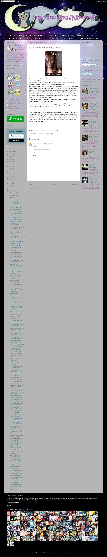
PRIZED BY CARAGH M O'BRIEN (16, 272)
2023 (10, 161)
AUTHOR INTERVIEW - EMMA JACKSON (16, 341)
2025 (10, 156)
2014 (10, 183)
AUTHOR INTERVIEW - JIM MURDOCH (17, 463)
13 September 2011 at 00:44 (45, 144)
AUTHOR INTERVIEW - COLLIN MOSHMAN (16, 407)
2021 (10, 166)
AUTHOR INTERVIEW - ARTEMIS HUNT (16, 285)
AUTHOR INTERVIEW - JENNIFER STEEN (16, 481)
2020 (10, 169)
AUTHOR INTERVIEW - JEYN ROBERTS (16, 374)
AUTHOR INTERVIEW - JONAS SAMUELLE (16, 325)
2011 (10, 190)
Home (54, 184)
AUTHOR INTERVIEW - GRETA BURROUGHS (16, 400)
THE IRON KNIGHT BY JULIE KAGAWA (16, 456)
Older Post (74, 184)
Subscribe (16, 140)
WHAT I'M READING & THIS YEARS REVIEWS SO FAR (42, 35)
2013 (10, 186)
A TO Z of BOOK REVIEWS (15, 38)
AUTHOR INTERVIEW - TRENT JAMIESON (16, 422)
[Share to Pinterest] (53, 133)
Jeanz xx (18, 45)
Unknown (35, 144)
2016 (10, 178)
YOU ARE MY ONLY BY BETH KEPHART (16, 435)
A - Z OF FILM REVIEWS (53, 38)
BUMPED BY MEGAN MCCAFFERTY (16, 224)
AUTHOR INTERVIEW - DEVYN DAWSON (16, 206)
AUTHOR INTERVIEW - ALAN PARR (16, 467)
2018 (10, 173)
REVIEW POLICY (82, 35)
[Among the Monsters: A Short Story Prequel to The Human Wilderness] (97, 536)
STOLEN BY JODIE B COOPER (15, 363)
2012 (10, 188)
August (12, 489)
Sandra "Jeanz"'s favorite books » (93, 548)
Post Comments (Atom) (41, 188)
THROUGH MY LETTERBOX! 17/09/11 (16, 294)
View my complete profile (13, 61)
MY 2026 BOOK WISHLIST (35, 38)
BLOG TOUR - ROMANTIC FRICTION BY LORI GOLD (94, 123)
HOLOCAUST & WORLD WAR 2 (88, 38)
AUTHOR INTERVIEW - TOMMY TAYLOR (16, 202)
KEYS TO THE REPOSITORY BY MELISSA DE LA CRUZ (17, 448)
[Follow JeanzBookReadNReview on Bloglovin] (89, 66)
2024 (10, 159)
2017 (10, 176)
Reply (34, 155)
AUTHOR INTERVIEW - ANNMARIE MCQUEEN (17, 337)
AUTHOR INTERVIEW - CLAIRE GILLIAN (93, 152)
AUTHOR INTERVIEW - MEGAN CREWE (16, 443)
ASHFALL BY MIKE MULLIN (15, 317)
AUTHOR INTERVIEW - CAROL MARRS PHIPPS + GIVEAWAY (17, 477)
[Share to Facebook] (51, 133)
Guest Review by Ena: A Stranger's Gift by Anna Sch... (16, 431)
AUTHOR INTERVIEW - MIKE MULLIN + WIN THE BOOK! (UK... (16, 302)
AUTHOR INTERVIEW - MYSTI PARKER (93, 166)
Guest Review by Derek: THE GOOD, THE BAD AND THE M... (17, 232)
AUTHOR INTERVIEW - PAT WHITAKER (16, 404)
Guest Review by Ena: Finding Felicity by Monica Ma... (17, 227)
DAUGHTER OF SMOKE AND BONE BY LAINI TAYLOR (16, 307)
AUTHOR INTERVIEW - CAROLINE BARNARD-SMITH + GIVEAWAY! (17, 472)
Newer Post (33, 184)
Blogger (68, 552)
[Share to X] (50, 133)
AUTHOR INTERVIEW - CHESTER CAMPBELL (17, 419)
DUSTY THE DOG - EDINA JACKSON (17, 452)
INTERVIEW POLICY (68, 35)
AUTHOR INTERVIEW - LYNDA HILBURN (16, 459)
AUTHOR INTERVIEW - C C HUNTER (17, 236)
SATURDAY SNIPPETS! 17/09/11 (16, 297)
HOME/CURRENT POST (15, 35)
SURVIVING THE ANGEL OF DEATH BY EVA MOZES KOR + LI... (17, 313)
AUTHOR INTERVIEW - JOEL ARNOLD (16, 382)
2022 (10, 164)
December (12, 193)
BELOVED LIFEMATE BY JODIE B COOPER (17, 415)
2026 (10, 154)
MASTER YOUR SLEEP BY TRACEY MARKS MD (17, 345)
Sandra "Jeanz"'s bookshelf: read (19, 510)
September (13, 200)
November (12, 195)
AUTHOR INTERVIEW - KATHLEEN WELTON (16, 321)
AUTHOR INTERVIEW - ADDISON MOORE (16, 367)
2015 (10, 181)
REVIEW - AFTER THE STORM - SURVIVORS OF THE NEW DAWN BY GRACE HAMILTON (90, 107)
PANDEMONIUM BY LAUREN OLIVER (15, 244)
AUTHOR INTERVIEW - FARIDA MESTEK (16, 485)
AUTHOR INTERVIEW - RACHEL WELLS (16, 426)
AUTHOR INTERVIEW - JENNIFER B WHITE (16, 439)
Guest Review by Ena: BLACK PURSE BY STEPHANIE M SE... (16, 350)
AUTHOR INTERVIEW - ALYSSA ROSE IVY (16, 411)
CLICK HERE (88, 81)
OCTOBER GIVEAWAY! (16, 217)
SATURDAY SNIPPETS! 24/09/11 (16, 268)
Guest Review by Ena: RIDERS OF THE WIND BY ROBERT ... (17, 289)
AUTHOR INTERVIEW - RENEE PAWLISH (16, 220)
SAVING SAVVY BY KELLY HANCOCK (17, 359)
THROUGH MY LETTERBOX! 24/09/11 (16, 264)
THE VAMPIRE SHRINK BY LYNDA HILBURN (17, 328)
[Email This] (47, 133)
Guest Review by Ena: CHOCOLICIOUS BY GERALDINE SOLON (16, 333)
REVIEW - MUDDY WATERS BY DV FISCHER (94, 137)
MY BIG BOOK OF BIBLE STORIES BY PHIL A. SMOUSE (17, 355)
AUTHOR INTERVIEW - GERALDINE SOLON (16, 370)
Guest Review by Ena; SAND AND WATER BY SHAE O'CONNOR (17, 392)
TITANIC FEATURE (69, 38)
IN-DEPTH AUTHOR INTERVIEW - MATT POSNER (16, 249)
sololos (58, 552)
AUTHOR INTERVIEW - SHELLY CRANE (16, 261)
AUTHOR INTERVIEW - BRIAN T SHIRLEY (16, 210)
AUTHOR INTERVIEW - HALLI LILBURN (16, 253)
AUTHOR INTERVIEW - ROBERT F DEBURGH (16, 396)
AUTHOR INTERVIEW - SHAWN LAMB (16, 214)
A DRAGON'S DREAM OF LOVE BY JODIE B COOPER (17, 387)
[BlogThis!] (48, 133)
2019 (10, 171)
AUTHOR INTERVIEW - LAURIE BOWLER (16, 378)
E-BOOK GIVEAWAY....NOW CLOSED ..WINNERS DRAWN (94, 180)
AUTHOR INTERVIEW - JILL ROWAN (16, 257)
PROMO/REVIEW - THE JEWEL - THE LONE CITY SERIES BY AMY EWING (94, 90)
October (12, 197)
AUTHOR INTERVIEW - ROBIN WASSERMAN (16, 240)
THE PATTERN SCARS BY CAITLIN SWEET (17, 281)
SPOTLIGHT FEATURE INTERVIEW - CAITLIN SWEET (17, 277)
